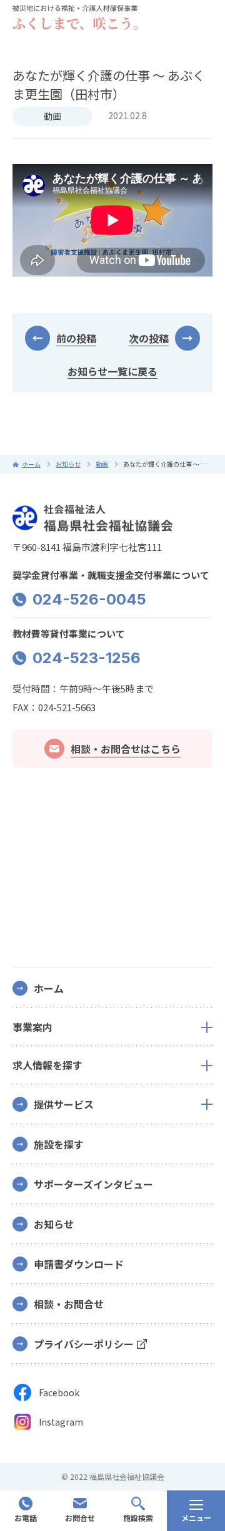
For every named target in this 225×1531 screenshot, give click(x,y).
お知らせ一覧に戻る (113, 371)
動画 (52, 116)
